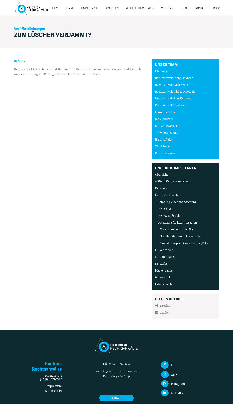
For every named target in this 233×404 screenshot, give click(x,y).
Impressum (54, 386)
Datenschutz (53, 391)
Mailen (164, 312)
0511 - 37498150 (120, 363)
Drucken (165, 305)
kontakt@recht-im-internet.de (117, 371)
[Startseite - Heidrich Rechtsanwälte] (32, 8)
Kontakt (116, 398)
